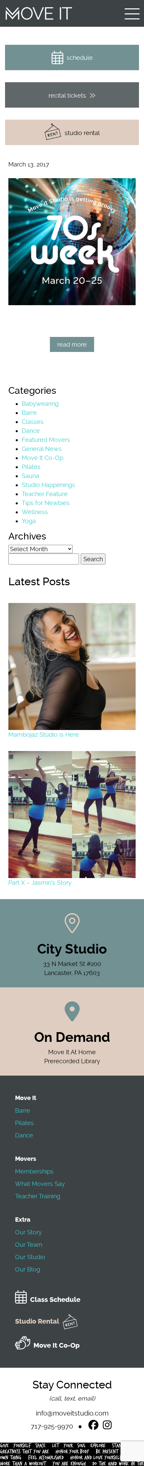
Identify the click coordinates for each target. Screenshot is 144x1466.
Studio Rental (37, 1321)
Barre (29, 412)
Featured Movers (46, 439)
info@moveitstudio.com (72, 1413)
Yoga (29, 520)
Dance (31, 430)
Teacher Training (37, 1196)
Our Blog (27, 1269)
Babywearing (40, 403)
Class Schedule (55, 1300)
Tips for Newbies (46, 502)
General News (42, 448)
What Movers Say (40, 1183)
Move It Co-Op (42, 457)
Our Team (29, 1244)
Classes (33, 421)
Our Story (28, 1232)
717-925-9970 (52, 1426)
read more (72, 344)
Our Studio (30, 1256)
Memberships (34, 1171)
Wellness (35, 511)
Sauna (30, 475)
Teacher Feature (45, 493)
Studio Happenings (48, 484)
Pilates (31, 466)
